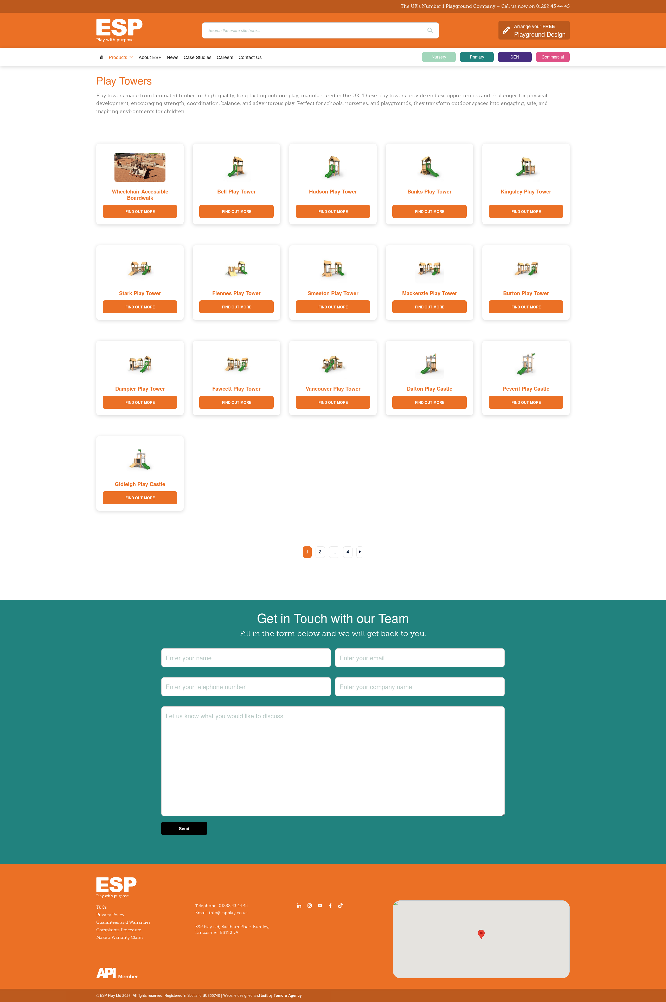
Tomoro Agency (288, 995)
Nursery (439, 57)
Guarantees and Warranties (123, 922)
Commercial (553, 57)
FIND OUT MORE (140, 211)
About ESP (150, 57)
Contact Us (250, 57)
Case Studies (198, 57)
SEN (514, 57)
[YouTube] (320, 905)
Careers (225, 57)
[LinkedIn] (299, 905)
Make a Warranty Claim (119, 937)
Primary (477, 57)
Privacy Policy (110, 915)
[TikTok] (342, 905)
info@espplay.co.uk (228, 912)
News (172, 57)
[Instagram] (309, 905)
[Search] (430, 30)
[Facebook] (330, 905)
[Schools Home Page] (101, 57)
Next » (359, 552)
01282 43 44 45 (553, 6)
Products (118, 57)
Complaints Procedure (118, 930)
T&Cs (101, 907)
